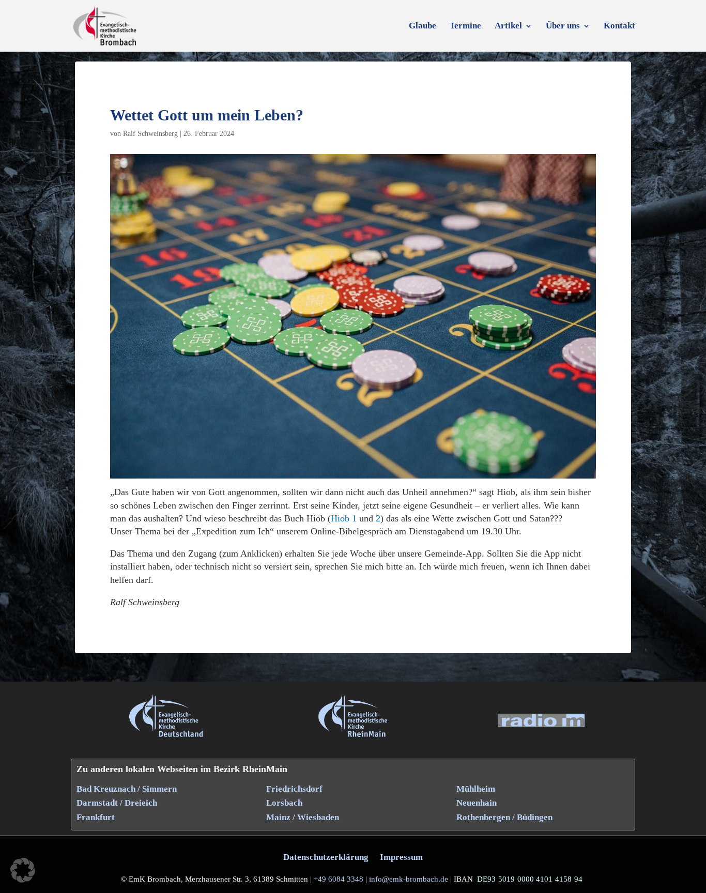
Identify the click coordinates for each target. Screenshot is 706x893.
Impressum (401, 857)
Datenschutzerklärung (326, 857)
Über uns (563, 26)
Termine (465, 26)
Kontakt (619, 26)
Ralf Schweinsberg (150, 133)
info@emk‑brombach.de (408, 879)
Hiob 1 (344, 518)
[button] (22, 870)
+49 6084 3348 (338, 879)
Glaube (422, 26)
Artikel (508, 26)
